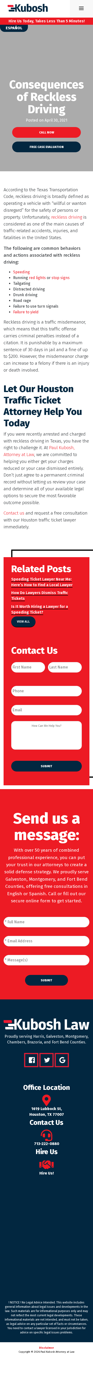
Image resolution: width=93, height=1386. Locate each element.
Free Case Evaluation (47, 147)
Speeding (21, 272)
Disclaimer (46, 1347)
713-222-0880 (46, 1143)
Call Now (46, 132)
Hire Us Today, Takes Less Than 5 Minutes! (47, 21)
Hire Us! (46, 1173)
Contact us (14, 513)
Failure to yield (26, 312)
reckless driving (66, 217)
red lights (37, 277)
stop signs (61, 277)
